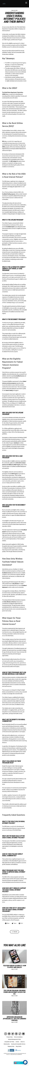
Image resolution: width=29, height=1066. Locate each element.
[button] (25, 1062)
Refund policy (7, 1044)
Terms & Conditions (18, 1037)
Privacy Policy (9, 1037)
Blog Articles (18, 1046)
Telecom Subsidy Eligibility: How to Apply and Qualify (14, 966)
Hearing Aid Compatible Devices (18, 1044)
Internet (15, 931)
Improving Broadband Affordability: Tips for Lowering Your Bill (14, 1018)
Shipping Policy (11, 1046)
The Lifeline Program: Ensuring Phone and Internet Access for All (14, 992)
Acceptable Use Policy (9, 1041)
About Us (22, 1041)
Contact (17, 1041)
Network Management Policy (14, 1039)
